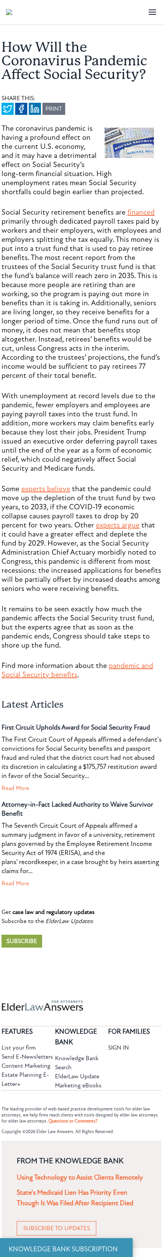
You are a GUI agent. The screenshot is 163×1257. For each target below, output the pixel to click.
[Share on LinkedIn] (34, 108)
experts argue (117, 525)
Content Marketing (26, 1066)
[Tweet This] (7, 108)
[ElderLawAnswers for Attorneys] (57, 1005)
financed (141, 212)
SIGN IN (118, 1047)
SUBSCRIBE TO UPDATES (56, 1228)
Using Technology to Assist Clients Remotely (80, 1177)
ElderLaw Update (77, 1076)
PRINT (53, 109)
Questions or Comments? (73, 1121)
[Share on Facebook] (21, 108)
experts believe (45, 488)
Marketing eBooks (78, 1085)
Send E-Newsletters (27, 1057)
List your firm (19, 1047)
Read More (15, 788)
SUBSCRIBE (21, 941)
